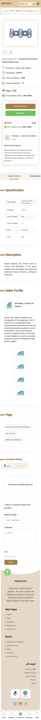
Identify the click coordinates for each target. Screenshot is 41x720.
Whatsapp (21, 113)
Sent (11, 562)
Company (12, 11)
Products (5, 11)
